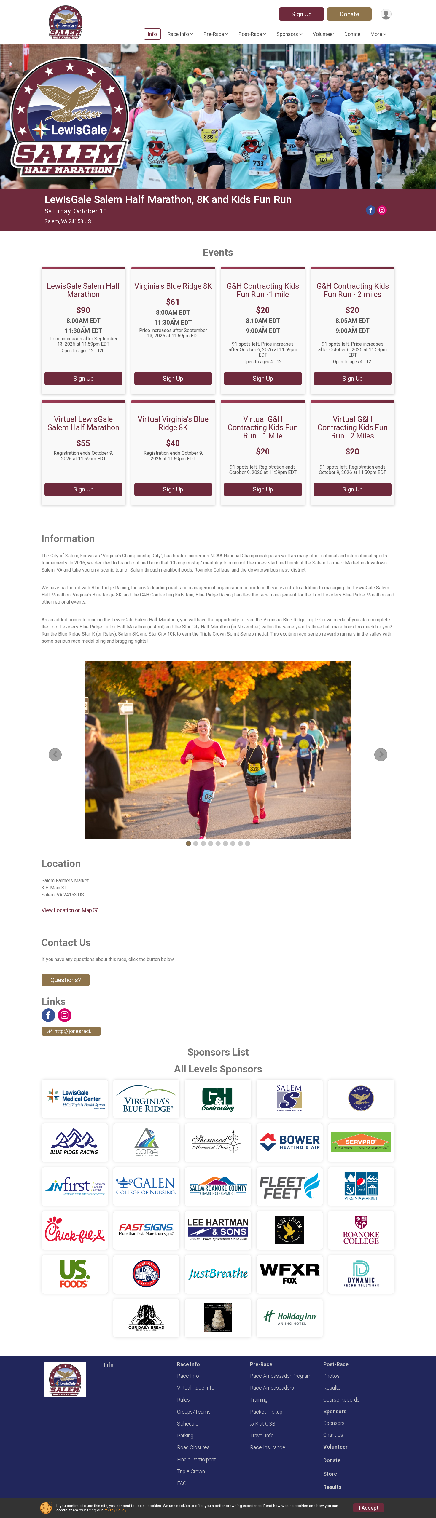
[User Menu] (386, 14)
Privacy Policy (115, 1510)
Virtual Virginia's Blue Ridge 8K (173, 423)
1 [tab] (188, 843)
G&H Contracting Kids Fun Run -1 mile (263, 290)
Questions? (65, 980)
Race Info (188, 1376)
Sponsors (334, 1423)
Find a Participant (196, 1460)
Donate (349, 14)
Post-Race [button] (250, 34)
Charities (333, 1435)
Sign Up (301, 14)
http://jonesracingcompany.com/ (78, 1031)
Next (385, 754)
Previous (60, 754)
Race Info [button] (178, 34)
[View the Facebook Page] (48, 1015)
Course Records (341, 1400)
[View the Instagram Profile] (64, 1015)
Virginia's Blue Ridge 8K (173, 286)
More (376, 34)
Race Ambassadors (272, 1388)
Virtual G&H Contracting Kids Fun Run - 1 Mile (263, 427)
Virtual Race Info (195, 1388)
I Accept (368, 1508)
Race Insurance (267, 1447)
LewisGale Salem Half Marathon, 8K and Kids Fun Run (168, 200)
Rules (183, 1400)
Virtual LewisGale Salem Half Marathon (83, 423)
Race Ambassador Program (280, 1376)
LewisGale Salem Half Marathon (83, 290)
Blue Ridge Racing (110, 587)
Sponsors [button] (287, 34)
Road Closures (193, 1447)
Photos (331, 1376)
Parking (185, 1436)
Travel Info (262, 1436)
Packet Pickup (266, 1412)
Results (331, 1388)
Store (330, 1474)
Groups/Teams (194, 1412)
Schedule (187, 1424)
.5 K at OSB (262, 1424)
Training (259, 1400)
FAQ (182, 1483)
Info (152, 34)
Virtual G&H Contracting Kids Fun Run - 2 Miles (353, 427)
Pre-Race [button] (213, 34)
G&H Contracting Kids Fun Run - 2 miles (352, 290)
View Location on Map (67, 910)
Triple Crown (191, 1471)
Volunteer (323, 34)
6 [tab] (225, 843)
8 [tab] (240, 843)
